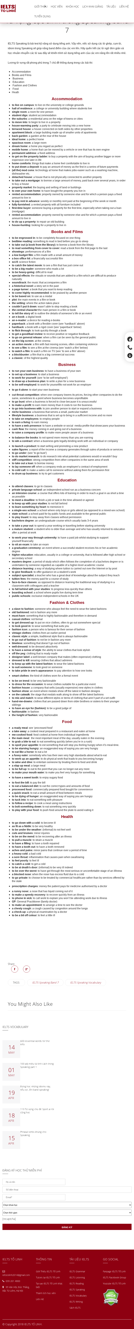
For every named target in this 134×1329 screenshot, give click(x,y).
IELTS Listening (77, 1277)
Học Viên (57, 6)
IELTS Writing (76, 1301)
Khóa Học (72, 6)
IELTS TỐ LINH (33, 1324)
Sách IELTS (75, 1307)
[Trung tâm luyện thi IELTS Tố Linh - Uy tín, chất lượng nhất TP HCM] (16, 8)
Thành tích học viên (46, 1293)
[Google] (26, 969)
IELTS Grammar (77, 1271)
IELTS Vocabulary (78, 1295)
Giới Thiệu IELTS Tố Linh (48, 1271)
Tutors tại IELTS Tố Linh (48, 1277)
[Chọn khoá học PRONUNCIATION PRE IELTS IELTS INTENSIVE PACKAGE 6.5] (67, 1205)
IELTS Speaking (77, 1289)
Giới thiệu (41, 6)
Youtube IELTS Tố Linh (114, 1283)
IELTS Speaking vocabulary (85, 982)
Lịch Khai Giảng (92, 6)
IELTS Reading (76, 1283)
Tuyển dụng (42, 16)
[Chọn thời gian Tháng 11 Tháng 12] (67, 1213)
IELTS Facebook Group (114, 1277)
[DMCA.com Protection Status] (111, 1297)
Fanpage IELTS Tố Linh (114, 1271)
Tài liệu (111, 6)
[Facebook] (14, 969)
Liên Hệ (124, 6)
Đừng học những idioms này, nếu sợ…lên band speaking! (35, 1088)
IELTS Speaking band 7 (45, 982)
